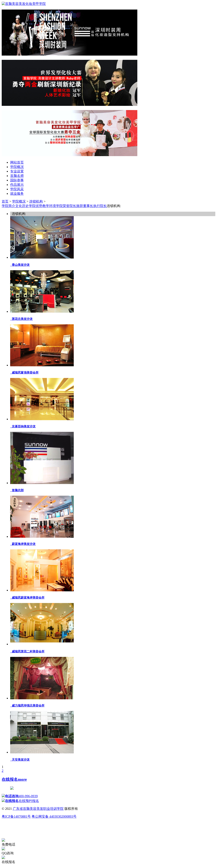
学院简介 (8, 206)
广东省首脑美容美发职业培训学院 (38, 808)
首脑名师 (17, 176)
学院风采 (17, 189)
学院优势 (35, 206)
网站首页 (17, 162)
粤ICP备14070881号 (16, 816)
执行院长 (100, 206)
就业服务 (17, 193)
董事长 (88, 206)
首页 (5, 201)
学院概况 (17, 167)
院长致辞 (76, 206)
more (22, 779)
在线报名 (10, 779)
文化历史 (22, 206)
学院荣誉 (63, 206)
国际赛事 (17, 180)
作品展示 (17, 184)
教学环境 (49, 206)
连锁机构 (36, 201)
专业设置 (17, 171)
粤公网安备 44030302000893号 (54, 816)
